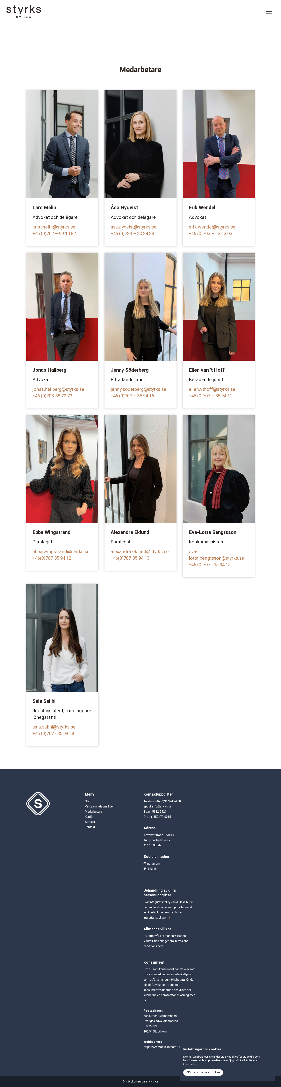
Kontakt (90, 827)
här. (169, 917)
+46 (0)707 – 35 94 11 (210, 395)
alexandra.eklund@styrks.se (140, 551)
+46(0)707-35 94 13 (130, 558)
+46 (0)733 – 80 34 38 (132, 233)
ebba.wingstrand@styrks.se (62, 551)
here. (161, 946)
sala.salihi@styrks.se (54, 727)
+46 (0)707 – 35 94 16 (133, 395)
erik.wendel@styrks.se (212, 227)
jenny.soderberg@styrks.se (138, 389)
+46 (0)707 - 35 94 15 (210, 564)
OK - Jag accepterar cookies (203, 1072)
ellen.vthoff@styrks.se (212, 389)
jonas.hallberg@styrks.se (58, 389)
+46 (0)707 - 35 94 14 (53, 733)
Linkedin (151, 868)
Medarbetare (93, 811)
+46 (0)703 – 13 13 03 (210, 233)
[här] (246, 1060)
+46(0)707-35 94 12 (52, 558)
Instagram (153, 863)
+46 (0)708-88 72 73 (52, 395)
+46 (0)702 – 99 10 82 (54, 233)
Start (88, 801)
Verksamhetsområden (99, 806)
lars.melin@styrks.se (54, 227)
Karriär (89, 816)
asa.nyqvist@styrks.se (133, 227)
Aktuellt (90, 822)
